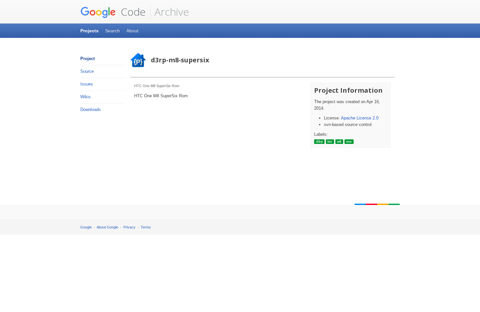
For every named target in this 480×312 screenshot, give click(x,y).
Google (86, 227)
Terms (146, 227)
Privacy (129, 227)
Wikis (85, 96)
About (132, 30)
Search (112, 30)
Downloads (90, 109)
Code (132, 12)
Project (87, 58)
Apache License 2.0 (359, 118)
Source (87, 71)
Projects (89, 30)
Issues (86, 84)
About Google (107, 227)
